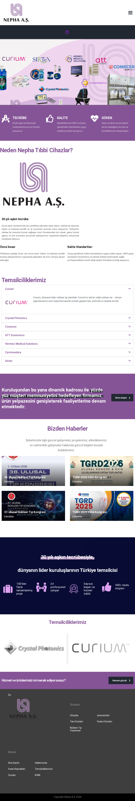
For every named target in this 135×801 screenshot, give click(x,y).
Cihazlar (74, 715)
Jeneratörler (103, 715)
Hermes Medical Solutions (21, 343)
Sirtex (8, 360)
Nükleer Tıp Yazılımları (76, 729)
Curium (9, 289)
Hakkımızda (41, 762)
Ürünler (12, 775)
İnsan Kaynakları (16, 769)
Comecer (11, 326)
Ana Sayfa (13, 762)
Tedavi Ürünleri (104, 721)
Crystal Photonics (16, 318)
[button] (67, 289)
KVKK (37, 775)
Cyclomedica (13, 352)
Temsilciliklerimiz (44, 769)
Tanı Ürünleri (76, 721)
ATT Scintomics (15, 335)
